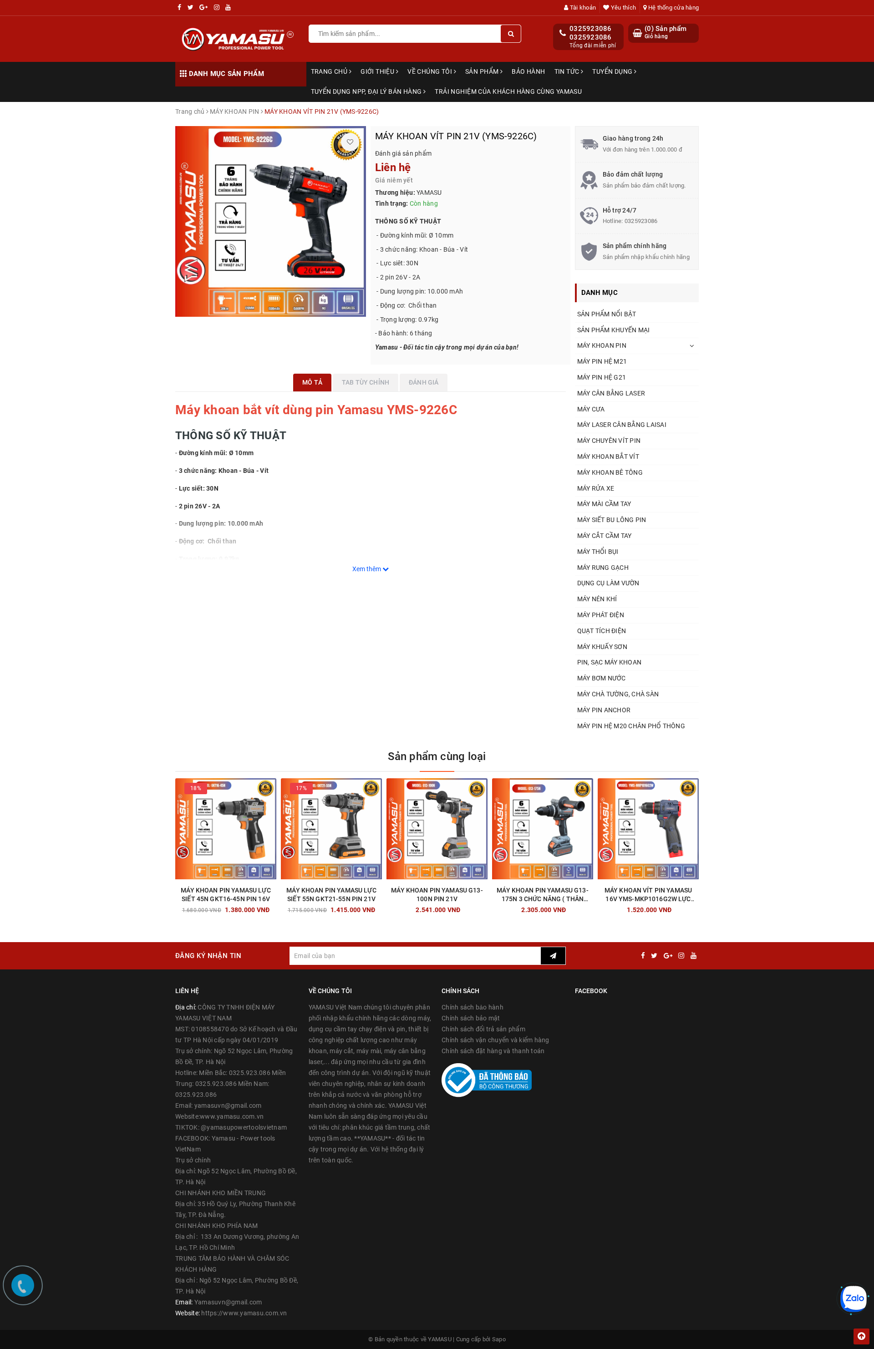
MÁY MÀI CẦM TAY (604, 503)
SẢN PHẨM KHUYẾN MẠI (613, 330)
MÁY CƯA (591, 409)
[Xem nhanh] (274, 907)
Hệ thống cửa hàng (673, 7)
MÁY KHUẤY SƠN (602, 646)
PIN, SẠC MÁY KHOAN (609, 662)
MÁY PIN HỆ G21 (601, 377)
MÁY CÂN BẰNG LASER (611, 393)
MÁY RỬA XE (596, 488)
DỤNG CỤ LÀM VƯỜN (608, 583)
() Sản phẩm (665, 32)
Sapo (499, 1339)
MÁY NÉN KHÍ (597, 599)
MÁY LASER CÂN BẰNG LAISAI (621, 424)
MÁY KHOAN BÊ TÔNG (610, 472)
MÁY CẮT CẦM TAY (604, 535)
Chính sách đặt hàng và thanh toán (493, 1051)
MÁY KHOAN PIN (601, 345)
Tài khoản (582, 7)
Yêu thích (623, 7)
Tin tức (567, 71)
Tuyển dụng (613, 71)
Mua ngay (242, 907)
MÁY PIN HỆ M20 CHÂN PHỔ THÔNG (631, 726)
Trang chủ (330, 71)
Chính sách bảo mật (471, 1018)
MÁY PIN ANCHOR (604, 710)
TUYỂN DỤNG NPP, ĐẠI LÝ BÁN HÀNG (367, 91)
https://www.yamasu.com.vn (244, 1313)
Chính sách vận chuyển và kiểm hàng (495, 1040)
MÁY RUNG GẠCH (603, 567)
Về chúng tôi (430, 71)
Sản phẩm (482, 71)
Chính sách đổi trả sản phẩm (483, 1029)
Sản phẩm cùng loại (437, 756)
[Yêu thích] (350, 142)
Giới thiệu (378, 71)
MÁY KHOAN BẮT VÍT (608, 456)
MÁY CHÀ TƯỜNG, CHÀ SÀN (618, 694)
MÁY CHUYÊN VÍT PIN (609, 440)
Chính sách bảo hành (472, 1007)
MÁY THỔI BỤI (598, 551)
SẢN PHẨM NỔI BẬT (606, 314)
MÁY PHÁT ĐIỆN (600, 615)
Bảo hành (528, 71)
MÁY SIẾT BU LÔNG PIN (611, 519)
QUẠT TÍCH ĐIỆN (601, 630)
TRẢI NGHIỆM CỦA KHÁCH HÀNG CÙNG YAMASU (508, 91)
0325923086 (590, 29)
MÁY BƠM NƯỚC (601, 678)
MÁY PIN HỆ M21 (602, 361)
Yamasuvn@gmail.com (228, 1302)
